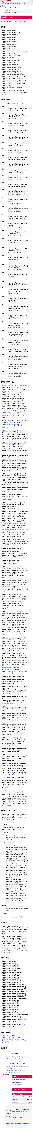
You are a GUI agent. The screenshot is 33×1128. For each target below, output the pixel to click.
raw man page (16, 1085)
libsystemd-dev (14, 10)
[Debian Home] (2, 3)
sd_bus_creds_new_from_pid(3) (12, 393)
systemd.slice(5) (8, 601)
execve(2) (12, 1039)
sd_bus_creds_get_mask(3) (10, 424)
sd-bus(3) (14, 1035)
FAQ (24, 3)
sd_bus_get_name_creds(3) (14, 400)
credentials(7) (22, 1039)
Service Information (11, 8)
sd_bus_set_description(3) (14, 774)
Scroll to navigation (8, 17)
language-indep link (18, 1079)
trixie (13, 1097)
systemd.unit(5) (7, 574)
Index (7, 3)
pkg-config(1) (23, 931)
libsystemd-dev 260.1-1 (20, 1111)
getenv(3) (5, 938)
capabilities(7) (7, 667)
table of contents (19, 1089)
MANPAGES (8, 0)
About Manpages (15, 3)
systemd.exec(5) (7, 673)
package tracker (17, 1082)
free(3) (4, 1041)
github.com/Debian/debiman (23, 1123)
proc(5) (11, 1041)
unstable (15, 1102)
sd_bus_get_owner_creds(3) (11, 407)
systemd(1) (5, 1035)
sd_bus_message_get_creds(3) (12, 412)
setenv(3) (5, 945)
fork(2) (4, 1039)
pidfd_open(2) (16, 446)
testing (7, 10)
